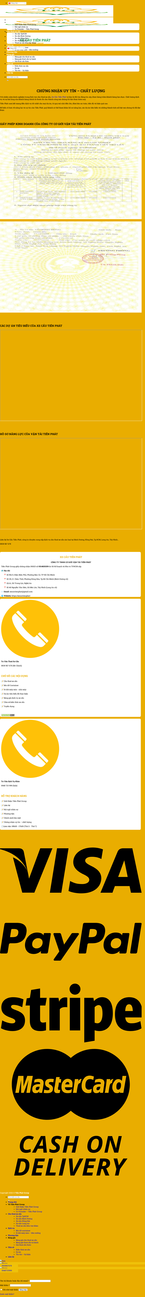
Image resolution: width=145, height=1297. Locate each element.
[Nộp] (8, 80)
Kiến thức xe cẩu (21, 66)
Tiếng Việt (14, 3)
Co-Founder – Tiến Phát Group (27, 29)
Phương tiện (12, 52)
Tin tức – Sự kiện (22, 70)
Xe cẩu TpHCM (21, 34)
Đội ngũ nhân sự (21, 27)
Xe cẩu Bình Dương (22, 36)
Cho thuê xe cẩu (13, 31)
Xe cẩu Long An (21, 40)
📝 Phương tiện (7, 813)
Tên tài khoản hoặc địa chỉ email (14, 1281)
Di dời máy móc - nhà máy (15, 689)
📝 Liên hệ (5, 805)
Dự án (17, 68)
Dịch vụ (10, 45)
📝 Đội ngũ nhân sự (9, 809)
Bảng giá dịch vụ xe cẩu (14, 698)
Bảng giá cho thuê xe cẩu (25, 57)
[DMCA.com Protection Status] (8, 715)
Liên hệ (10, 73)
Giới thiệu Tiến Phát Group (25, 24)
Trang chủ (11, 20)
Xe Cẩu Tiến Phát (59, 97)
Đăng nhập (23, 1290)
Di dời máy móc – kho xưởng (26, 50)
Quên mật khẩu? (7, 1294)
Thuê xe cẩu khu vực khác (25, 43)
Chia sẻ (10, 63)
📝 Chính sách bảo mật (11, 818)
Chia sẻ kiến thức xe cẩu (14, 702)
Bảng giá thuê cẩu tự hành (25, 59)
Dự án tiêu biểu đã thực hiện (16, 693)
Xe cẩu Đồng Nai (21, 38)
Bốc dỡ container (23, 1230)
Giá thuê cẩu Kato (22, 61)
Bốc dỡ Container (11, 685)
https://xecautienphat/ (21, 596)
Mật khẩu (5, 1285)
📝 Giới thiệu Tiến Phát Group (14, 801)
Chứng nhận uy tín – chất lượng (17, 822)
